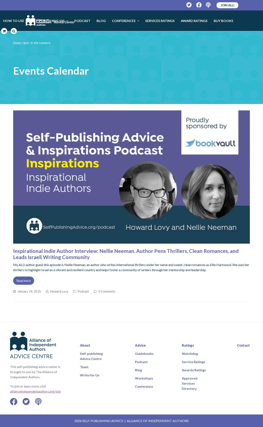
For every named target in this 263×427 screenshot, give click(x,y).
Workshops (144, 378)
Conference (144, 386)
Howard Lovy (59, 291)
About (85, 345)
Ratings (188, 345)
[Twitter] (189, 5)
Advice (140, 345)
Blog (138, 370)
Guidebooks (144, 353)
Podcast (83, 291)
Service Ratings (193, 362)
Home (17, 43)
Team (84, 367)
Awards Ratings (194, 370)
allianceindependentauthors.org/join (35, 391)
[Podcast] (208, 5)
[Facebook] (199, 5)
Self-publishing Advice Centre (91, 356)
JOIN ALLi (227, 5)
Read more (23, 280)
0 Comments (106, 291)
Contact (243, 345)
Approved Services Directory (189, 383)
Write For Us (89, 375)
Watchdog (190, 353)
